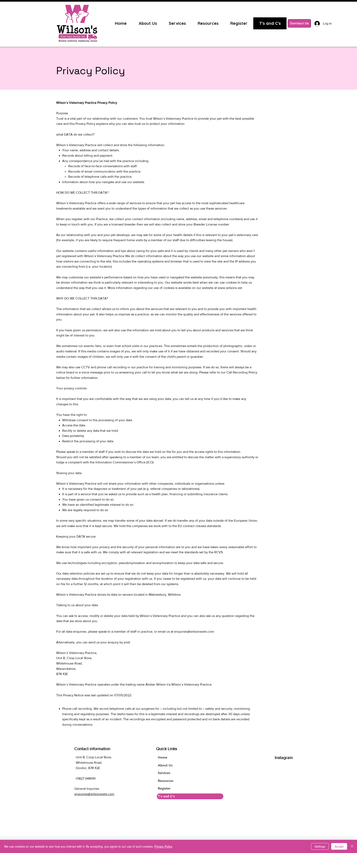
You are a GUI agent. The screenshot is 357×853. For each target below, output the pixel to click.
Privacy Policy (163, 846)
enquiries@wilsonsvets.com (194, 631)
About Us (165, 765)
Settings (320, 846)
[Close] (352, 846)
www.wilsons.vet (230, 288)
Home (162, 757)
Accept (339, 846)
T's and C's (166, 796)
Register (164, 788)
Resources (165, 781)
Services (164, 773)
